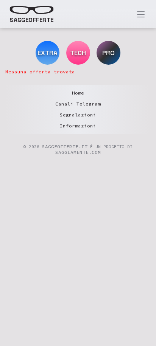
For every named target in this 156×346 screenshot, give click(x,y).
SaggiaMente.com (78, 152)
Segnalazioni (78, 115)
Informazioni (78, 126)
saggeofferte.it (64, 146)
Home (78, 93)
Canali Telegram (78, 104)
